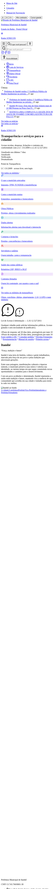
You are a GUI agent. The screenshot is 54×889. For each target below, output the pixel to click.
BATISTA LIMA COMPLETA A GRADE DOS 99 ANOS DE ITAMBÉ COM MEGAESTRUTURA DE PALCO (29, 114)
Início (11, 64)
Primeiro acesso (42, 339)
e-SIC (11, 80)
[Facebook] (5, 53)
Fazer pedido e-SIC (9, 337)
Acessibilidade (11, 59)
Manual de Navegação (15, 13)
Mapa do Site (11, 3)
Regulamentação (10, 339)
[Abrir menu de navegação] (3, 44)
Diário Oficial (14, 73)
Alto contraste (21, 18)
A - (3, 18)
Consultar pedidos (26, 337)
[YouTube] (8, 53)
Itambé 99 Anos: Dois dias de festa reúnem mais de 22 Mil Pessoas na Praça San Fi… (29, 107)
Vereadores (12, 392)
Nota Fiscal (13, 83)
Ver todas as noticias (9, 121)
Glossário (10, 8)
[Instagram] (2, 53)
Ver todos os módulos (10, 173)
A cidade (4, 390)
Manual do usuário (26, 339)
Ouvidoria (13, 77)
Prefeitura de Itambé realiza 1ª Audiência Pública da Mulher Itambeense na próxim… (24, 92)
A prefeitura (13, 390)
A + (11, 18)
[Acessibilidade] (30, 44)
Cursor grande (36, 18)
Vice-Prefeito (30, 390)
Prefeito (21, 390)
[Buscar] (4, 48)
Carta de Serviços (16, 67)
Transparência (14, 70)
